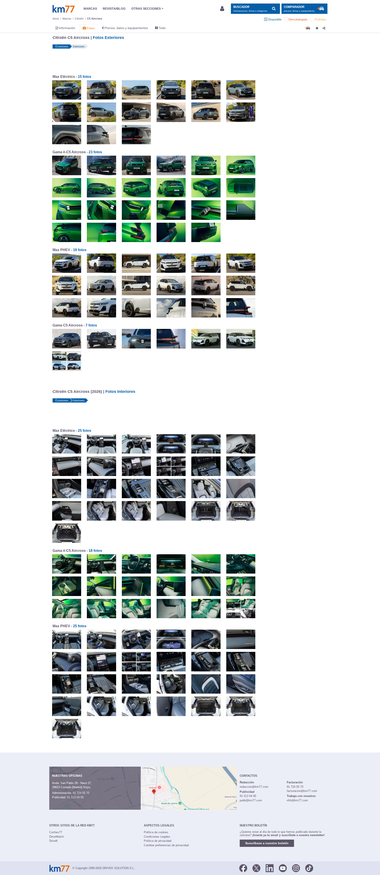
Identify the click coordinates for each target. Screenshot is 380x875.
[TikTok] (309, 867)
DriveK (53, 840)
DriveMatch (56, 836)
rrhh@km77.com (297, 800)
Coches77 (55, 832)
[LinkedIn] (270, 867)
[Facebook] (243, 867)
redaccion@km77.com (254, 786)
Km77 (63, 8)
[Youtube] (283, 867)
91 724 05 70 (81, 793)
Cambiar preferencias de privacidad (166, 845)
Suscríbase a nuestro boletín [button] (267, 843)
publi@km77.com (251, 800)
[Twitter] (256, 867)
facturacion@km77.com (302, 791)
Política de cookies (156, 832)
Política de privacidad (157, 840)
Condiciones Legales (157, 836)
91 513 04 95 (75, 797)
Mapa (86, 787)
